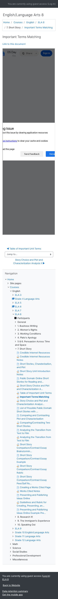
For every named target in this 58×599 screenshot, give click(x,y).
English (30, 22)
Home (6, 22)
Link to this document (14, 44)
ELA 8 (41, 22)
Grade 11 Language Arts (27, 536)
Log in (51, 3)
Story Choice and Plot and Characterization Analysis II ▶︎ (29, 261)
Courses (18, 22)
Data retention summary (15, 591)
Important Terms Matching (38, 27)
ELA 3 (18, 295)
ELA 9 (18, 528)
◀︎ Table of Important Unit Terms (24, 248)
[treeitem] (29, 279)
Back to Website (11, 585)
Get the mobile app (12, 594)
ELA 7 (18, 310)
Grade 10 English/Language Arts (32, 532)
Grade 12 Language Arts (28, 540)
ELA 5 (18, 302)
